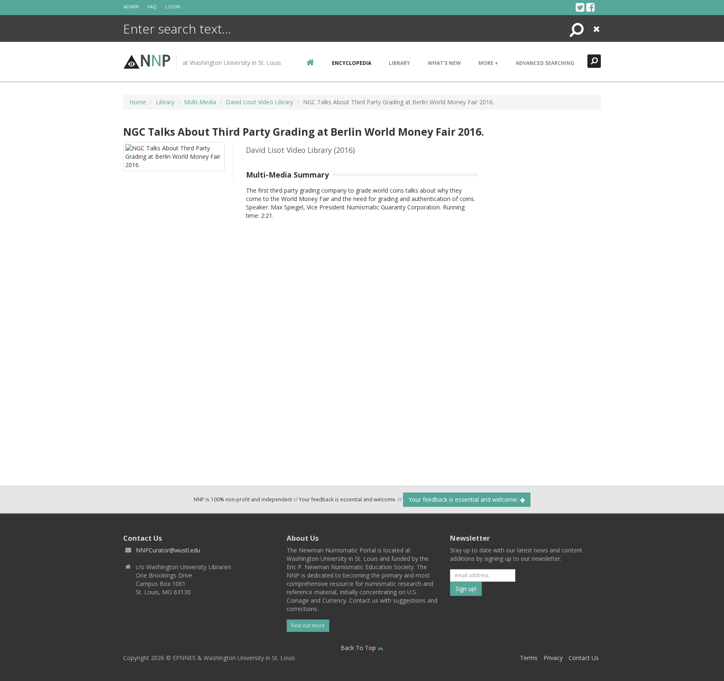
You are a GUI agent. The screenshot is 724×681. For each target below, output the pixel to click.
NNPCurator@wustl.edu (168, 550)
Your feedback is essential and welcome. (464, 499)
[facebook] (590, 7)
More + (488, 63)
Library (399, 63)
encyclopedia (351, 63)
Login (172, 6)
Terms (529, 658)
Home (137, 102)
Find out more (308, 625)
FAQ (152, 6)
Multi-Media (200, 102)
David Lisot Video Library (259, 102)
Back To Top (359, 648)
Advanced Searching (545, 63)
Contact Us (584, 658)
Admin (131, 6)
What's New (444, 63)
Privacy (553, 658)
